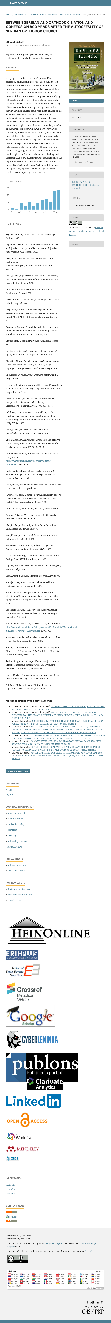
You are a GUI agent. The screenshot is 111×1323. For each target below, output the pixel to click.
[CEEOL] (23, 977)
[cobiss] (12, 1160)
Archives (18, 14)
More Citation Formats (84, 162)
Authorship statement (17, 841)
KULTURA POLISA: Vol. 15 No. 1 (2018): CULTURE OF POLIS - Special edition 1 (57, 722)
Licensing (11, 835)
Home (9, 14)
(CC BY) (88, 1251)
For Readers (11, 1185)
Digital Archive (14, 846)
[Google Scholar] (30, 1025)
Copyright (12, 829)
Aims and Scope (15, 818)
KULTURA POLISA (18, 3)
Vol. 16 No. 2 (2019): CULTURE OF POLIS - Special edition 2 (53, 14)
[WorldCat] (22, 1140)
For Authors (11, 1189)
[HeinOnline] (49, 946)
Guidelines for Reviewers (19, 888)
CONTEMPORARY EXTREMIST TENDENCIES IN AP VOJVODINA (61, 721)
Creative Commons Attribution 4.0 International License (86, 231)
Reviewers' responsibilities (19, 894)
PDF (75, 100)
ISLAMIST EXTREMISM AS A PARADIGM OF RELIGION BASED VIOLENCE (66, 741)
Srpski (9, 790)
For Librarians (12, 1193)
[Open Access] (27, 1127)
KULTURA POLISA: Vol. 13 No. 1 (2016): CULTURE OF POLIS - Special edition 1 (59, 749)
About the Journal (16, 813)
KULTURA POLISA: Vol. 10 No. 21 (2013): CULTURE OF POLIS (63, 738)
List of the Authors (16, 870)
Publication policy (16, 824)
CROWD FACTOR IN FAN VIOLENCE (68, 706)
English (9, 794)
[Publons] (42, 1089)
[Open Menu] (6, 3)
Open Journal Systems (54, 1243)
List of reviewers (15, 900)
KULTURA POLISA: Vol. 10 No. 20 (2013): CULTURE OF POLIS (41, 744)
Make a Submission (18, 771)
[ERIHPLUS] (22, 959)
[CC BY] (17, 1261)
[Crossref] (25, 1001)
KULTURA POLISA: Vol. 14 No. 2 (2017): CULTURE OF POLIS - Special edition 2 (58, 732)
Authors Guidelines (16, 865)
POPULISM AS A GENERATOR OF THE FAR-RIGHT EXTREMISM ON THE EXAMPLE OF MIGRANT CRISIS (55, 713)
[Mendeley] (22, 1151)
